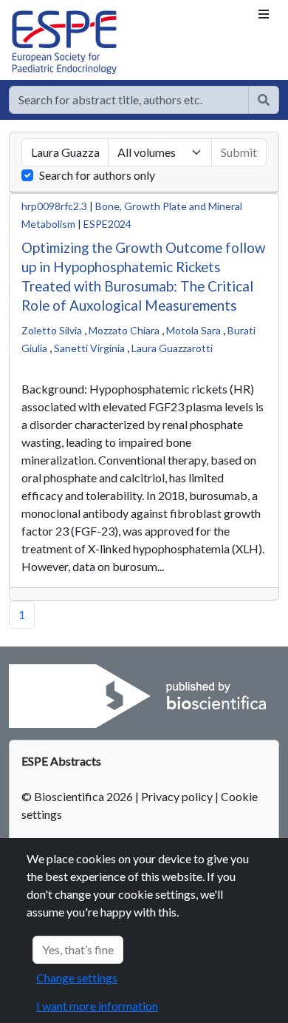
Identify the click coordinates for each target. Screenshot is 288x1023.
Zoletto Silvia (51, 330)
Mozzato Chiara (124, 330)
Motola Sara (193, 330)
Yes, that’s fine (78, 949)
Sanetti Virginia (89, 348)
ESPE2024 (107, 223)
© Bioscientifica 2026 (78, 796)
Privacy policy (177, 796)
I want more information (97, 1006)
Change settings (76, 977)
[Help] (263, 100)
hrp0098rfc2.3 (54, 206)
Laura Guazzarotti (172, 348)
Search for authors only (97, 175)
